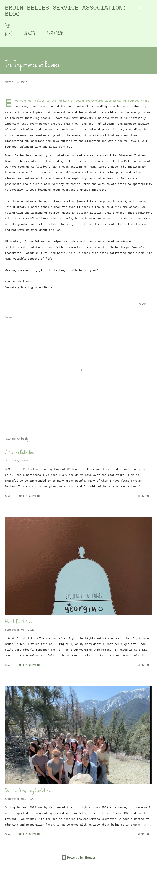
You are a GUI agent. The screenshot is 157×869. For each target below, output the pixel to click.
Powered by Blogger (80, 857)
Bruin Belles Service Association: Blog (65, 11)
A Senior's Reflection (19, 452)
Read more (144, 496)
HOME (8, 34)
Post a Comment (29, 496)
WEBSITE (30, 34)
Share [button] (143, 304)
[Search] (139, 7)
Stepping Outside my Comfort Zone (29, 790)
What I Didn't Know (18, 621)
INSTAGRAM (55, 34)
